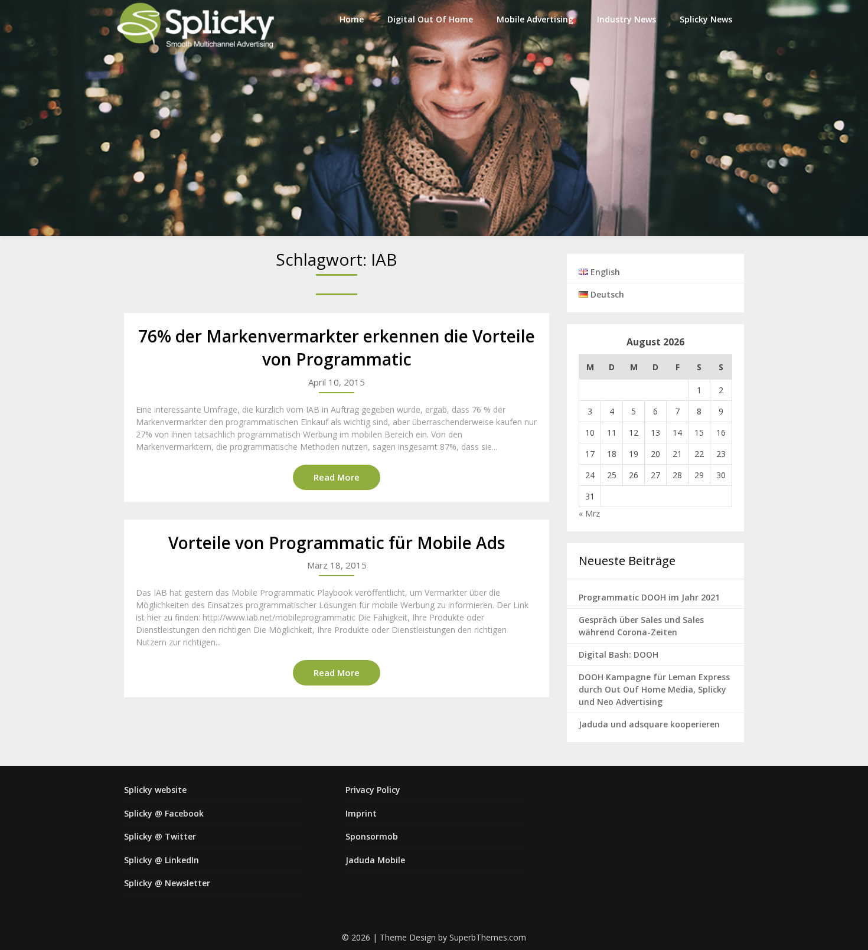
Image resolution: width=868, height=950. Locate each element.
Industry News (626, 19)
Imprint (361, 813)
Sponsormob (371, 836)
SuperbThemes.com (487, 937)
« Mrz (589, 513)
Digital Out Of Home (430, 19)
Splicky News (706, 19)
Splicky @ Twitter (160, 836)
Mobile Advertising (535, 19)
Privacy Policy (372, 789)
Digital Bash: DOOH (618, 654)
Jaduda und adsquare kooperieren (649, 724)
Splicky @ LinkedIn (161, 860)
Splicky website (155, 789)
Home (352, 19)
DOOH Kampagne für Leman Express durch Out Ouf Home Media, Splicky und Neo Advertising (654, 689)
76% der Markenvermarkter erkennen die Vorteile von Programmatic (336, 347)
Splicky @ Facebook (164, 813)
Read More (337, 477)
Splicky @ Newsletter (167, 883)
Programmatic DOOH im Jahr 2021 (649, 597)
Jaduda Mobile (375, 860)
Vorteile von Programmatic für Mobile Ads (336, 542)
